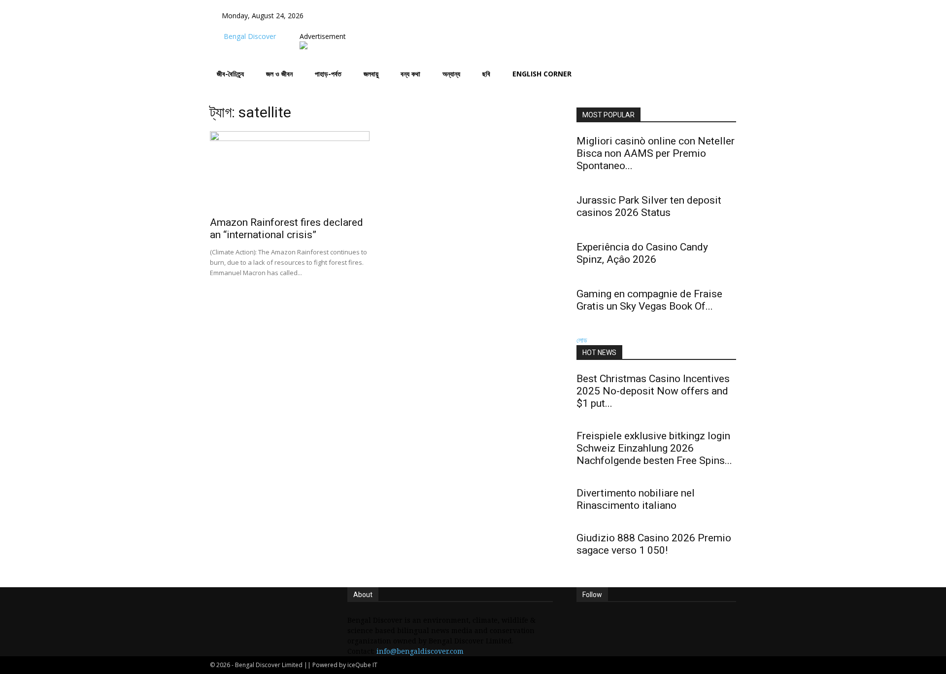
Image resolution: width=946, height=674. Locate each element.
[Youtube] (359, 26)
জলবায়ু (371, 73)
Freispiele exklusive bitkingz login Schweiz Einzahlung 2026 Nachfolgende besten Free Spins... (654, 448)
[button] (330, 15)
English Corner (542, 73)
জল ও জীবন (279, 73)
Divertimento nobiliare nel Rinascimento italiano (635, 499)
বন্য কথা (410, 73)
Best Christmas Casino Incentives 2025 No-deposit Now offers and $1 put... (653, 391)
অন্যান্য (451, 73)
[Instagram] (338, 26)
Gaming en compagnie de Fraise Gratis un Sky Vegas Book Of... (649, 300)
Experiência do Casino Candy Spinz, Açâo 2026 (642, 253)
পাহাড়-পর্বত (328, 73)
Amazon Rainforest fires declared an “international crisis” (286, 228)
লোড (581, 340)
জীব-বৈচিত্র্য (230, 73)
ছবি (486, 73)
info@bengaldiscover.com (420, 651)
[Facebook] (331, 26)
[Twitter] (353, 26)
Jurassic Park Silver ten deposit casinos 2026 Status (648, 206)
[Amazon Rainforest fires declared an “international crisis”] (290, 170)
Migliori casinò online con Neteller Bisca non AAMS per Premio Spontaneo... (655, 153)
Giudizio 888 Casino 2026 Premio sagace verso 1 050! (653, 544)
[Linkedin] (345, 26)
